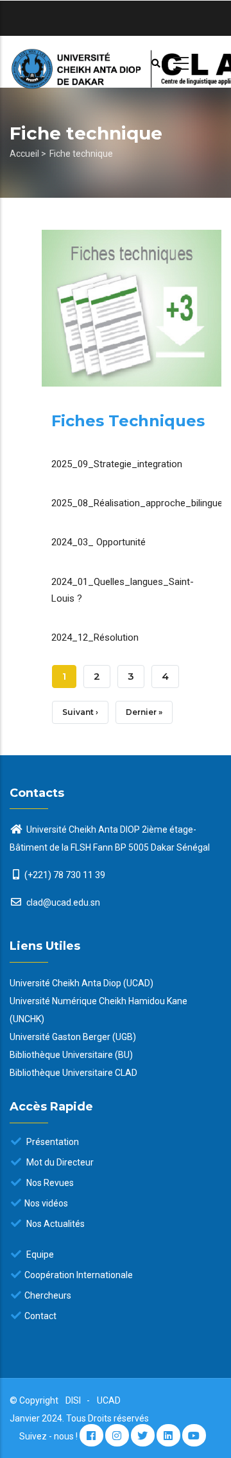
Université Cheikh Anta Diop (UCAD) (81, 983)
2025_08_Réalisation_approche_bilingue (137, 503)
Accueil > (28, 153)
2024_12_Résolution (95, 637)
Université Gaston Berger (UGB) (73, 1037)
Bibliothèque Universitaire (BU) (71, 1055)
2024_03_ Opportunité (98, 542)
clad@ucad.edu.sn (62, 902)
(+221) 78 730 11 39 (64, 875)
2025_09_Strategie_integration (116, 464)
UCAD (109, 1400)
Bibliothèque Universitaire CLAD (73, 1073)
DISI (73, 1400)
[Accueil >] (115, 61)
